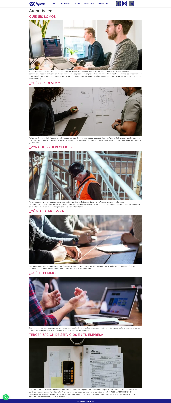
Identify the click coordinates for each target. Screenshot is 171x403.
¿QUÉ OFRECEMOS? (44, 83)
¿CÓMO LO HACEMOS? (47, 211)
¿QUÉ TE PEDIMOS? (44, 273)
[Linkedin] (131, 3)
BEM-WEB (91, 401)
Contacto (103, 4)
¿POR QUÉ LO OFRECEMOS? (50, 147)
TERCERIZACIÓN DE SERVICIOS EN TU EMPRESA (66, 335)
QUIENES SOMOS (42, 17)
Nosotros (89, 4)
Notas (77, 4)
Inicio (54, 4)
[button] (6, 397)
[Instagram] (124, 3)
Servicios (66, 4)
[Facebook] (118, 3)
